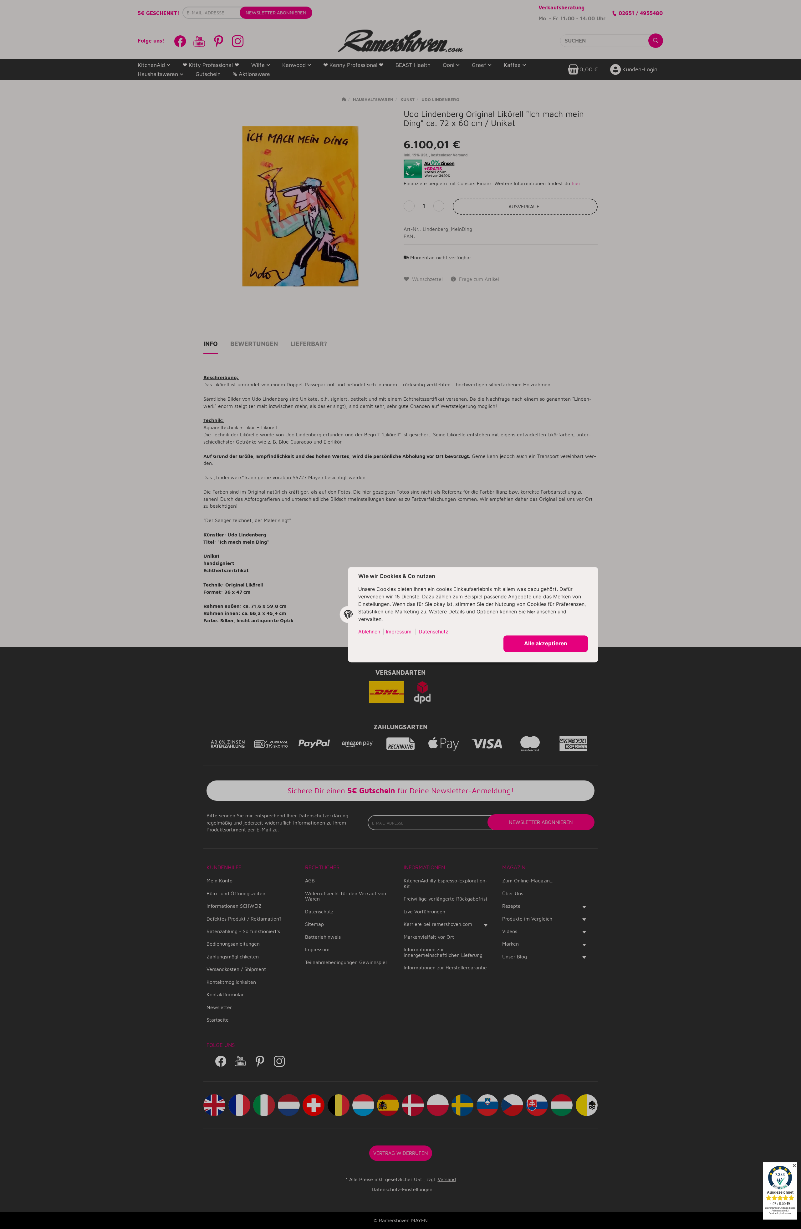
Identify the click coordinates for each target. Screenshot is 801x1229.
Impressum (398, 631)
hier (531, 611)
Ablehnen (369, 631)
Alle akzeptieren (545, 643)
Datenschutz (433, 631)
